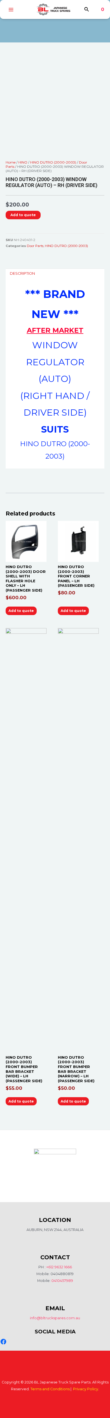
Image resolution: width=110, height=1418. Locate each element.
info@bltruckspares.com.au (55, 1318)
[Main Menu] (11, 9)
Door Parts (35, 246)
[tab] (55, 273)
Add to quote (23, 215)
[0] (98, 9)
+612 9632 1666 (59, 1267)
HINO (22, 162)
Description (22, 273)
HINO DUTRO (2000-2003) (53, 162)
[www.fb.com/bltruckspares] (3, 1341)
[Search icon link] (86, 10)
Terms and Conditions (50, 1389)
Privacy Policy (85, 1389)
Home (11, 162)
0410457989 (62, 1281)
